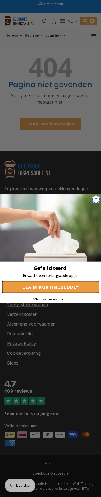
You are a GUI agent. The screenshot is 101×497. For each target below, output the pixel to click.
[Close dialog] (95, 199)
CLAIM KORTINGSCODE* (50, 287)
